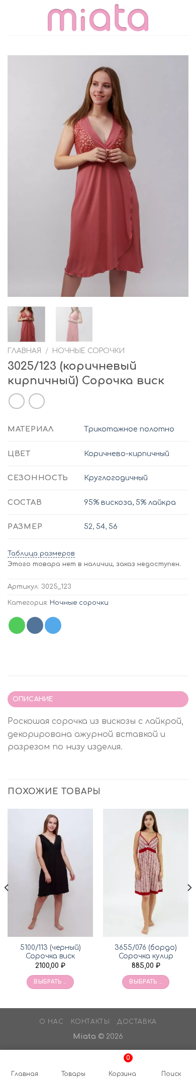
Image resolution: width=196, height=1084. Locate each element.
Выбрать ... (50, 982)
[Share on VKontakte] (35, 625)
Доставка (137, 1021)
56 (113, 526)
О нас (51, 1021)
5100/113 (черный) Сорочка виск (50, 952)
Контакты (90, 1021)
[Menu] (14, 17)
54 (100, 526)
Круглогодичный (116, 478)
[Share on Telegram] (53, 625)
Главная (24, 351)
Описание (33, 699)
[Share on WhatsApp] (17, 625)
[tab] (98, 699)
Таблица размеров (41, 553)
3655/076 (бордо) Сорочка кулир (146, 952)
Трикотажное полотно (129, 429)
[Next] (172, 176)
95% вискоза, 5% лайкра (130, 502)
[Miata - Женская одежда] (98, 17)
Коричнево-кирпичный (126, 454)
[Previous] (24, 176)
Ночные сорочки (88, 351)
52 (88, 526)
